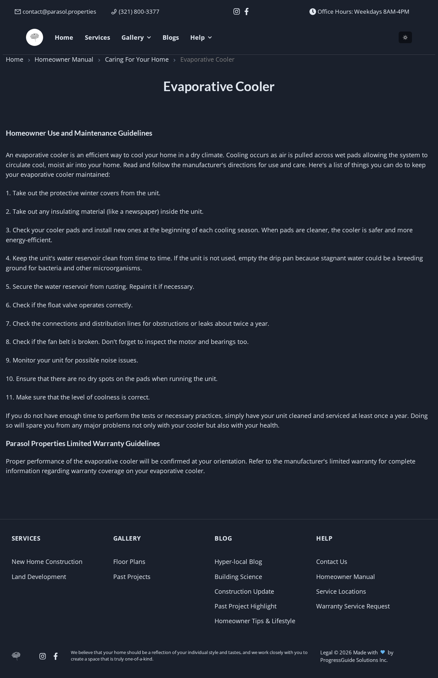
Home (14, 59)
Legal (327, 652)
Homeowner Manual (64, 59)
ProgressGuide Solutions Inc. (354, 659)
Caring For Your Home (137, 59)
